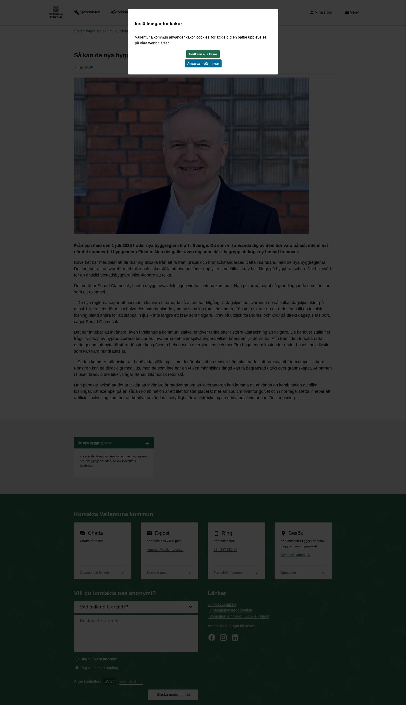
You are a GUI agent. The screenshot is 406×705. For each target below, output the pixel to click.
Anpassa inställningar (203, 63)
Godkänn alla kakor (203, 54)
